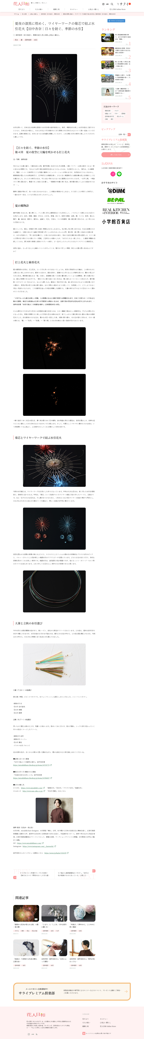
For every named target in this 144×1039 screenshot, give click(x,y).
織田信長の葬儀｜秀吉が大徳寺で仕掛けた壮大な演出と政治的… (122, 50)
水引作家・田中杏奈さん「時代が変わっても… (82, 960)
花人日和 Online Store (108, 1026)
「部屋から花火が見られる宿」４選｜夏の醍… (25, 925)
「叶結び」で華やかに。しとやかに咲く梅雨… (82, 925)
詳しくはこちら (116, 155)
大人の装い (86, 1022)
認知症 (123, 113)
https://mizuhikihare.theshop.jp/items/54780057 (31, 778)
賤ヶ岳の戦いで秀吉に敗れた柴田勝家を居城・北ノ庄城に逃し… (122, 64)
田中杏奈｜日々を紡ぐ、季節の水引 (50, 14)
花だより (21, 9)
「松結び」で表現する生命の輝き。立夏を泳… (25, 960)
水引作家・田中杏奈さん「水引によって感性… (54, 960)
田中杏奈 (28, 40)
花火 (16, 40)
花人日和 (24, 14)
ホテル (17, 931)
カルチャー (74, 9)
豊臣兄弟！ (108, 111)
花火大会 (34, 931)
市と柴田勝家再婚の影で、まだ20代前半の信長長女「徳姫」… (123, 37)
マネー (116, 113)
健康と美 (85, 1026)
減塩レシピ (108, 113)
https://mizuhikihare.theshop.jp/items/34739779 (31, 765)
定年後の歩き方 (109, 116)
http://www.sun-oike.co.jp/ (33, 791)
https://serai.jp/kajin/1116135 (55, 853)
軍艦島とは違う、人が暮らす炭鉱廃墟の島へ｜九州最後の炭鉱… (122, 77)
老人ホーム (120, 116)
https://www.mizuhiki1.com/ (32, 788)
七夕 (57, 931)
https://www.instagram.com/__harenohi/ (38, 846)
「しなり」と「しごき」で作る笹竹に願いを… (54, 925)
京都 (106, 119)
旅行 (23, 931)
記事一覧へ (122, 134)
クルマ (116, 111)
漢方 (112, 119)
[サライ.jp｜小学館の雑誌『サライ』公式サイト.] (16, 14)
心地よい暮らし (93, 9)
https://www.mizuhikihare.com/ (29, 843)
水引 (35, 40)
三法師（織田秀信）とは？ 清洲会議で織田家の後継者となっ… (123, 91)
